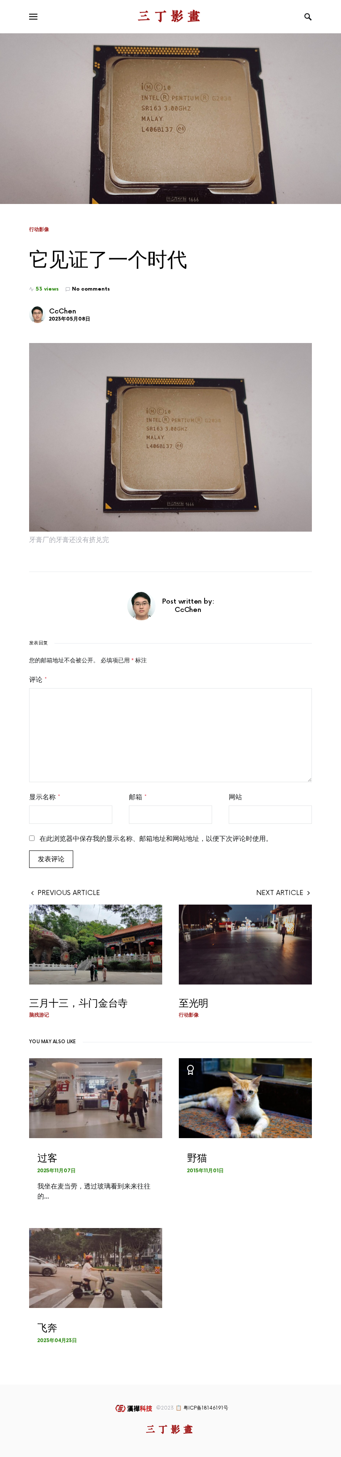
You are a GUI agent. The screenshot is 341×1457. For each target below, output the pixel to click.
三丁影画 (170, 16)
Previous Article (68, 893)
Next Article (280, 893)
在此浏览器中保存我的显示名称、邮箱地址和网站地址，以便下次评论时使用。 (156, 839)
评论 (38, 680)
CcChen (62, 312)
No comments (91, 289)
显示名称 (44, 797)
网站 (235, 797)
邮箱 (138, 797)
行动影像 (39, 229)
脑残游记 (39, 1015)
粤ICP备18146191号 (205, 1408)
